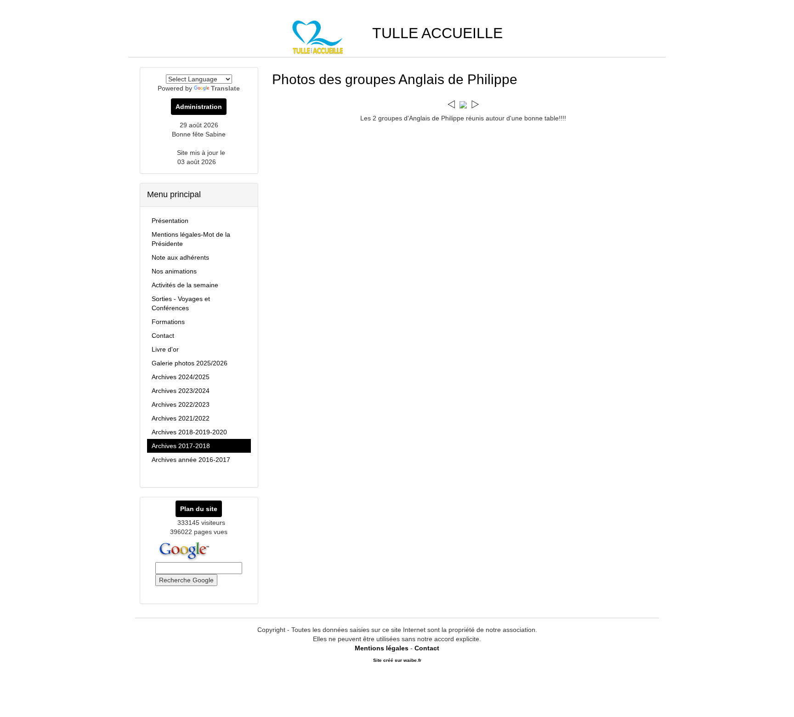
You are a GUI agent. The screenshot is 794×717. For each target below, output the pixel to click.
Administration (199, 106)
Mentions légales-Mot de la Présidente (191, 239)
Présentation (170, 220)
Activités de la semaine (185, 285)
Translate (225, 88)
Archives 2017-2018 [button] (181, 446)
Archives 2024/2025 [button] (181, 377)
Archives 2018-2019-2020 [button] (189, 432)
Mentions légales (381, 648)
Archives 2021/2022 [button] (181, 418)
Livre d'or (165, 349)
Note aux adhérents (180, 257)
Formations (168, 321)
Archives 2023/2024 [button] (181, 390)
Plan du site (198, 508)
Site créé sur (397, 660)
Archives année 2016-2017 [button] (191, 459)
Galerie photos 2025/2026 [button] (189, 363)
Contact (163, 335)
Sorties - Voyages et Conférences (181, 303)
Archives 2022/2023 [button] (181, 404)
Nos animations (174, 271)
